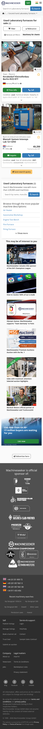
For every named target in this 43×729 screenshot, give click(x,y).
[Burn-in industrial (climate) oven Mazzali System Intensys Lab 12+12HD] (21, 119)
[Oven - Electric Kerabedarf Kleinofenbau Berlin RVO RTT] (21, 56)
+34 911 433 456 (14, 590)
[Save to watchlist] (38, 74)
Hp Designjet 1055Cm (13, 601)
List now (21, 441)
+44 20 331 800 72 (15, 579)
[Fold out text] (21, 100)
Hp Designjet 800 (10, 607)
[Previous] (3, 56)
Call (32, 90)
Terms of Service (15, 724)
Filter (12, 28)
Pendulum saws (17, 612)
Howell (23, 607)
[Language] (36, 3)
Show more (22, 233)
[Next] (39, 56)
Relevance (31, 28)
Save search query (22, 172)
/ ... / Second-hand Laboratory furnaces (20, 13)
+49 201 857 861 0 (15, 583)
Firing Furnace (9, 229)
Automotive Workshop (13, 215)
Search (37, 8)
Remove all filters (13, 35)
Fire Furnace (8, 224)
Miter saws (34, 607)
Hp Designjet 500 (31, 601)
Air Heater (7, 210)
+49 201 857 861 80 (15, 587)
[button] (40, 3)
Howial (29, 612)
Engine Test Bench (11, 219)
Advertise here (22, 456)
